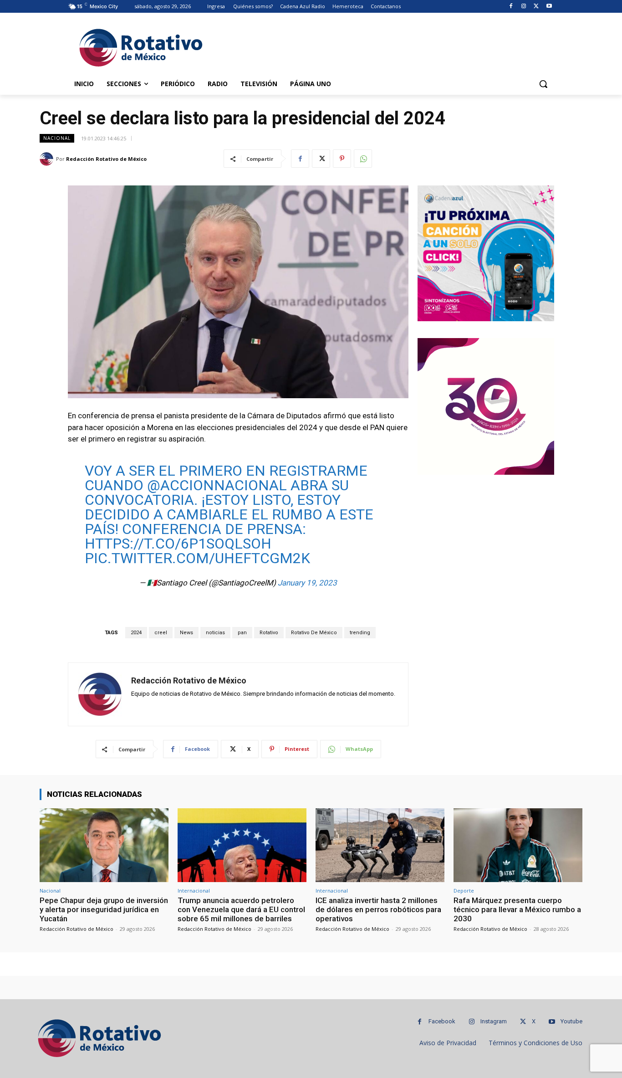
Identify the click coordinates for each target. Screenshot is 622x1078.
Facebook (441, 1021)
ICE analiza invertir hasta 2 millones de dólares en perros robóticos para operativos (378, 910)
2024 (136, 633)
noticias (215, 633)
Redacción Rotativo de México (106, 158)
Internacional (194, 890)
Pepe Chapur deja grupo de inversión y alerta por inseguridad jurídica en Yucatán (104, 910)
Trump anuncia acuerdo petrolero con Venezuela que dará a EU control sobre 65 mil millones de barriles (241, 910)
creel (160, 633)
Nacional (57, 138)
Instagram (493, 1021)
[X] (536, 6)
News (186, 633)
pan (242, 633)
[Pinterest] (342, 158)
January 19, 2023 (307, 582)
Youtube (571, 1021)
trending (360, 633)
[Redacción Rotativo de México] (48, 159)
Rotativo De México (314, 633)
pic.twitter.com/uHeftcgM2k (197, 558)
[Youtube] (549, 6)
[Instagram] (524, 6)
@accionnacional (217, 485)
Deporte (464, 890)
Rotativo (269, 633)
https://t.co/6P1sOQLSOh (178, 543)
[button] (543, 84)
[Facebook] (511, 6)
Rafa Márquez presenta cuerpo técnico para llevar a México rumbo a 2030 (517, 910)
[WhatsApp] (363, 158)
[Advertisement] (379, 46)
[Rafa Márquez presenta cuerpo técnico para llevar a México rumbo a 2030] (518, 845)
